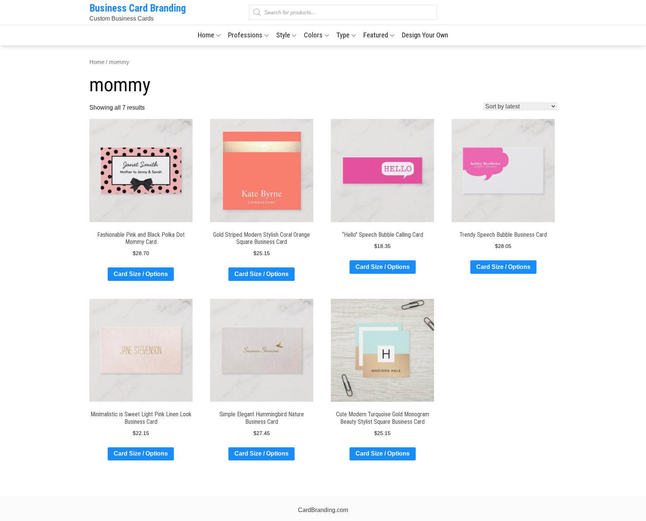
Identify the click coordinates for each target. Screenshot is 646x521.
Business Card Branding (137, 8)
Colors (313, 35)
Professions (245, 35)
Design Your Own (425, 35)
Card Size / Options (141, 274)
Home (206, 35)
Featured (375, 35)
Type (343, 35)
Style (283, 35)
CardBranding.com (323, 510)
